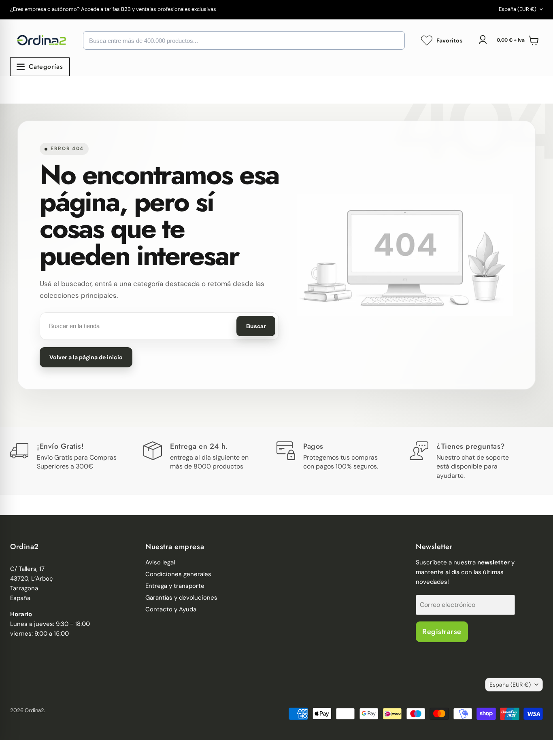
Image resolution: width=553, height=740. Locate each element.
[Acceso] (483, 40)
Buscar (256, 326)
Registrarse (442, 631)
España (517, 9)
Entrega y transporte (174, 586)
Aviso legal (160, 562)
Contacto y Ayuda (170, 609)
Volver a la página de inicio (86, 357)
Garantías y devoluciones (181, 598)
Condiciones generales (178, 574)
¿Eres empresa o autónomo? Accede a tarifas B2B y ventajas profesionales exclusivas (113, 9)
